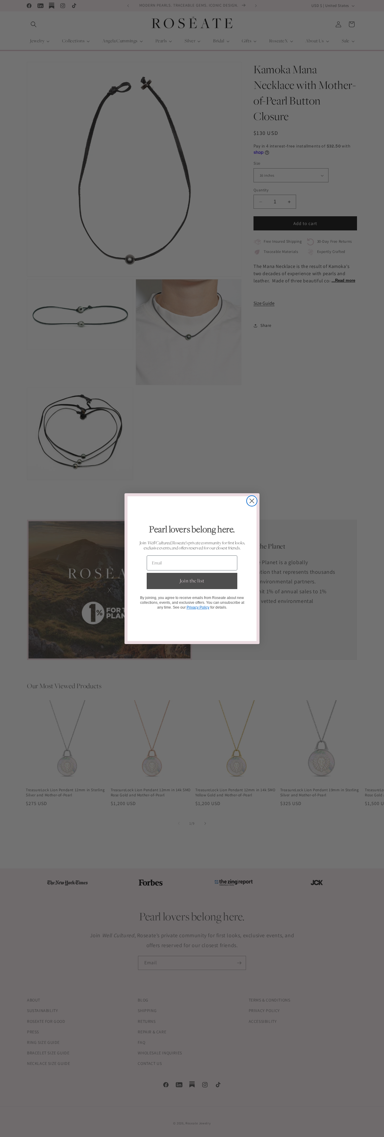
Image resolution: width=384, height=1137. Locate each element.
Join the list (192, 581)
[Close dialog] (252, 501)
